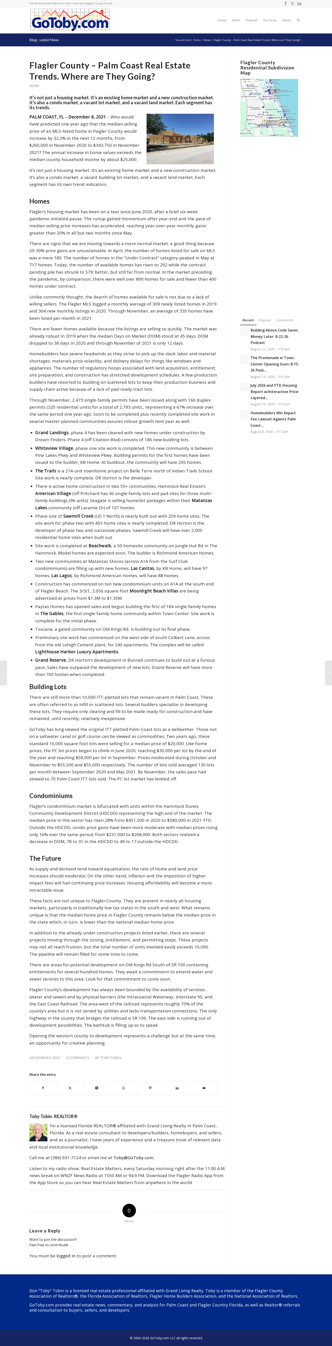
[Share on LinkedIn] (177, 1088)
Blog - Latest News (44, 40)
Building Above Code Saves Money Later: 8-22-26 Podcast (274, 336)
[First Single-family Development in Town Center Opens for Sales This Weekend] (3, 673)
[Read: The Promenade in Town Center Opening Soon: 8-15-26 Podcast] (244, 359)
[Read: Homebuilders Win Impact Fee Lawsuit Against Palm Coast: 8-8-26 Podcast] (244, 414)
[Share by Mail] (204, 1088)
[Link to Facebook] (285, 3)
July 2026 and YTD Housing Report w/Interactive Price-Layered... (274, 391)
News (34, 86)
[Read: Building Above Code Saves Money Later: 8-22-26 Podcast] (244, 332)
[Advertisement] (271, 220)
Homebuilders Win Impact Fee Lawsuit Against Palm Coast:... (273, 419)
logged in (65, 1256)
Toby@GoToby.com (133, 1158)
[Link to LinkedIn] (299, 3)
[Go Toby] (70, 20)
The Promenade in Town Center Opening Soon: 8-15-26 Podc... (274, 364)
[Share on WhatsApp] (123, 1088)
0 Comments (77, 1058)
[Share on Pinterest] (150, 1088)
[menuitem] (222, 20)
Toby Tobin (110, 1058)
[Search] (298, 20)
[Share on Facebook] (43, 1088)
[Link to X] (292, 3)
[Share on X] (70, 1088)
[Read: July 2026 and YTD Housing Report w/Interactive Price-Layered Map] (244, 387)
